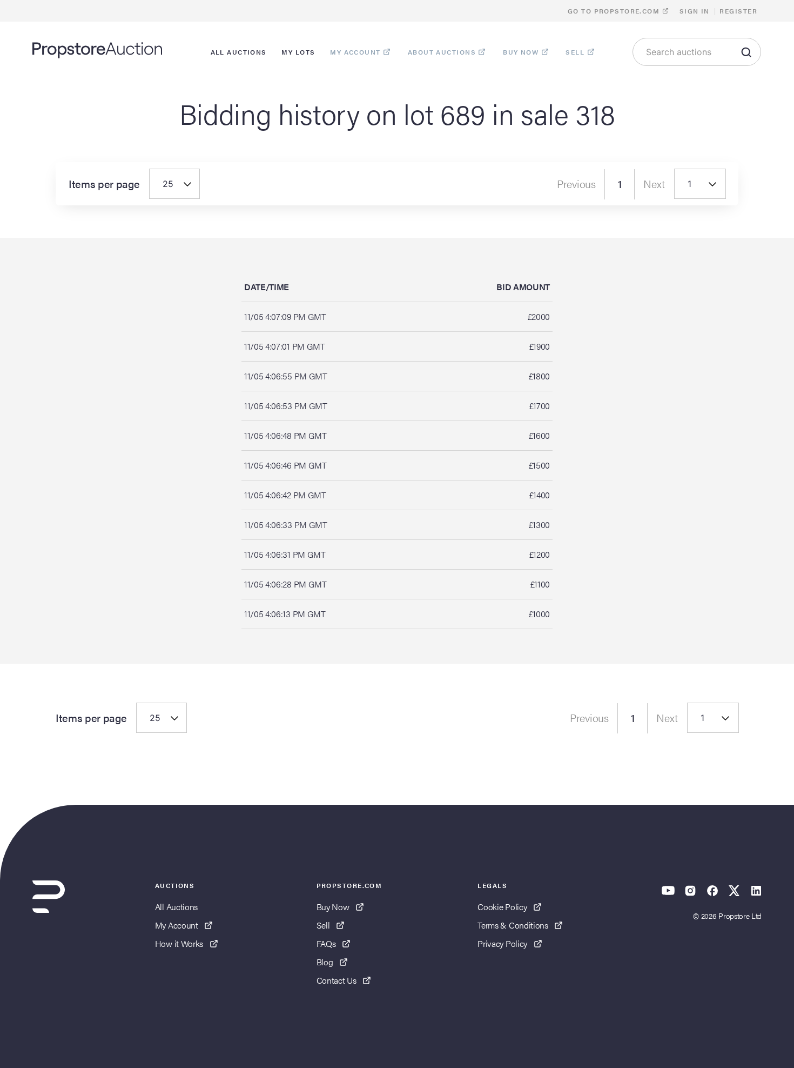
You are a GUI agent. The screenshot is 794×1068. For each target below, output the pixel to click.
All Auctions (176, 907)
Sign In (694, 11)
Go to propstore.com (615, 11)
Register (738, 11)
